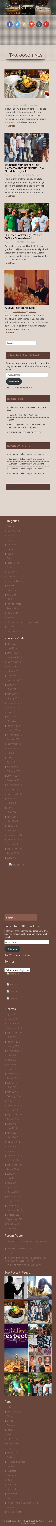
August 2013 (13, 853)
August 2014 (13, 798)
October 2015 (13, 739)
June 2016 (12, 712)
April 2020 (11, 644)
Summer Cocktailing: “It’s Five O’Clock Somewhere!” (23, 237)
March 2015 (12, 767)
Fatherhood (12, 558)
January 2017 (13, 698)
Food (9, 567)
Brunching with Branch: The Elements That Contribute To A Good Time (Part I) (24, 168)
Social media (12, 613)
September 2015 (14, 744)
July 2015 (11, 753)
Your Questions (14, 631)
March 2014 (12, 821)
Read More (10, 126)
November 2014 (14, 785)
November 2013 (14, 839)
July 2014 (11, 803)
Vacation (10, 626)
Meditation (11, 595)
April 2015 (11, 762)
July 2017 (11, 685)
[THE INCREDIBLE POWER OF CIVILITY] (16, 1336)
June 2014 (12, 807)
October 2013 (13, 844)
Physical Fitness (14, 604)
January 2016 (13, 730)
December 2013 (14, 835)
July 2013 (11, 858)
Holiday (10, 585)
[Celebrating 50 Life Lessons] (40, 1360)
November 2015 (14, 735)
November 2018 (14, 657)
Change (10, 535)
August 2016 (13, 707)
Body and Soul (13, 531)
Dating (10, 540)
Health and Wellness (16, 581)
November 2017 (14, 680)
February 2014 (13, 826)
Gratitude (11, 576)
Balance (10, 526)
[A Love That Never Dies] (26, 287)
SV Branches (15, 486)
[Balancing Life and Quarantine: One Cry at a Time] (16, 1287)
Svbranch (34, 105)
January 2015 (13, 776)
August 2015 (13, 748)
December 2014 (14, 780)
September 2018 (14, 662)
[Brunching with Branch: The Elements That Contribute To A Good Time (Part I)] (26, 147)
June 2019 (12, 648)
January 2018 (13, 675)
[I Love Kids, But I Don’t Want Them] (40, 1287)
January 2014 (13, 830)
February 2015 (13, 771)
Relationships (13, 608)
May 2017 (11, 689)
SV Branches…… (28, 6)
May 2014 (11, 812)
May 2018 (11, 666)
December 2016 (14, 703)
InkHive (25, 1521)
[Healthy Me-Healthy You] (40, 1336)
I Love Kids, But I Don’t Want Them (24, 415)
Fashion (10, 554)
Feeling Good (13, 563)
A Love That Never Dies (20, 308)
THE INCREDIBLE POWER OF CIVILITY (25, 432)
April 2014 (11, 817)
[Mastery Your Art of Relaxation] (16, 1384)
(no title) (12, 420)
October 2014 (13, 789)
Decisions (11, 544)
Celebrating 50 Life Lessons (32, 454)
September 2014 (14, 794)
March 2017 (12, 694)
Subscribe (14, 381)
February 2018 (13, 671)
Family (10, 549)
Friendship (12, 572)
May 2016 (11, 716)
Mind (9, 599)
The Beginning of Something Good (22, 622)
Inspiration (11, 590)
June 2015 (12, 757)
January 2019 (13, 653)
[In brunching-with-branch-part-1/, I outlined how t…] (16, 1312)
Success (10, 617)
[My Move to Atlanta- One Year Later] (16, 1360)
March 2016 (12, 721)
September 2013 (14, 848)
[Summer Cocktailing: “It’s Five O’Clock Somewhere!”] (26, 217)
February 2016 (13, 726)
